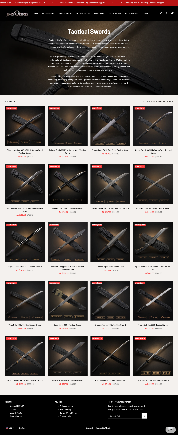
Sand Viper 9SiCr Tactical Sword (67, 325)
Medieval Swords (83, 13)
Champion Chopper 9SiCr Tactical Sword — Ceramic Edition (67, 268)
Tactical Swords (65, 13)
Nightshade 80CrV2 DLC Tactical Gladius (25, 266)
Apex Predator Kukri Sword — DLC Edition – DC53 (153, 268)
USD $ (11, 428)
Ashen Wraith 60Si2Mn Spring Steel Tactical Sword (153, 151)
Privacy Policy (66, 416)
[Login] (166, 13)
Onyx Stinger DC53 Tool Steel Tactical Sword (110, 150)
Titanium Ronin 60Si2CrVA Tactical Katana (25, 380)
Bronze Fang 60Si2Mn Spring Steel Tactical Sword (25, 209)
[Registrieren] (144, 416)
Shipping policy (66, 406)
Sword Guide (99, 13)
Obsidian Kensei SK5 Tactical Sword (110, 380)
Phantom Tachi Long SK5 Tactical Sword (153, 208)
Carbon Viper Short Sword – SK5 (110, 266)
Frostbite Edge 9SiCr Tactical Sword (153, 325)
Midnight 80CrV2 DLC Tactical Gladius (67, 208)
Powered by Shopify (103, 428)
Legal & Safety (16, 413)
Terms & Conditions (68, 413)
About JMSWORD (132, 13)
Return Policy (65, 409)
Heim (36, 13)
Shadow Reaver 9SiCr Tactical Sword (110, 325)
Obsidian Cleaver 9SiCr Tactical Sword (68, 380)
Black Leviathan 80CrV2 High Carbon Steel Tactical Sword (25, 151)
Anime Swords (48, 13)
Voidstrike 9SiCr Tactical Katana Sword (24, 325)
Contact (146, 13)
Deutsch (22, 428)
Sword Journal (114, 13)
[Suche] (161, 13)
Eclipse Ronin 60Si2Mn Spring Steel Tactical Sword (67, 151)
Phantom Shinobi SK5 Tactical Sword (153, 380)
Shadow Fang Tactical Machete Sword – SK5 (110, 208)
